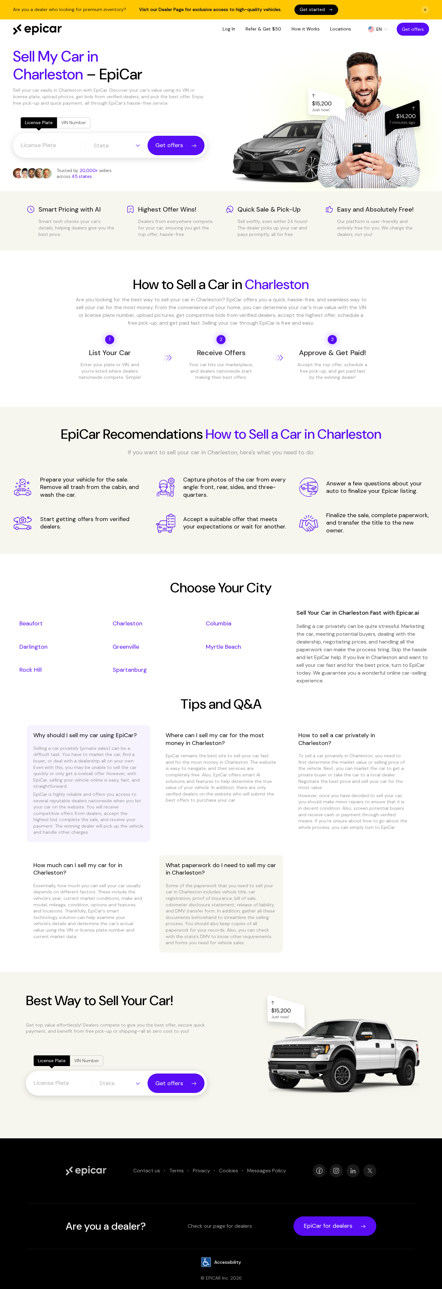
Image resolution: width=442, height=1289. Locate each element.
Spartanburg (130, 670)
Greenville (126, 647)
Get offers (413, 29)
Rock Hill (30, 670)
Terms (176, 1170)
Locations (340, 29)
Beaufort (31, 623)
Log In (229, 29)
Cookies (228, 1170)
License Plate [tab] (39, 122)
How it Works (306, 29)
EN (379, 29)
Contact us (146, 1170)
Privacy (201, 1170)
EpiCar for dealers (328, 1226)
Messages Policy (266, 1170)
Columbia (218, 623)
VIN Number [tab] (73, 122)
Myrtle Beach (223, 647)
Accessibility (227, 1262)
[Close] (425, 10)
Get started (312, 9)
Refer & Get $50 (263, 29)
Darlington (33, 647)
